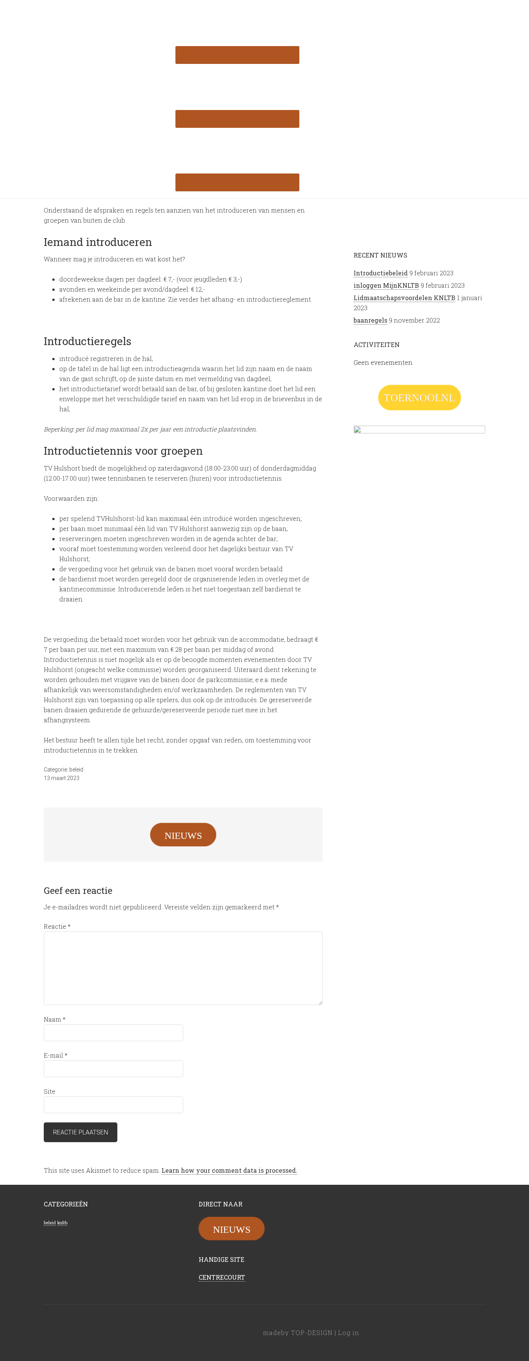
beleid (76, 769)
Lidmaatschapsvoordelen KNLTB (404, 298)
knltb (62, 1222)
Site (49, 1091)
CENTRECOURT (222, 1277)
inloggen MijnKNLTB (386, 285)
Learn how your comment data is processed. (229, 1170)
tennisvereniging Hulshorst (106, 11)
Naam (54, 1019)
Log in (348, 1332)
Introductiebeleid (381, 273)
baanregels (370, 320)
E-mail (55, 1055)
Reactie (57, 926)
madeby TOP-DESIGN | (300, 1332)
